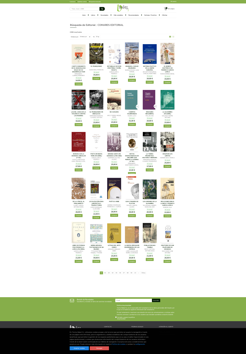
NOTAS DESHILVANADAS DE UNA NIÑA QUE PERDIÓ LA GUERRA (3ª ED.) (132, 157)
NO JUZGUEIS (114, 112)
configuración (140, 344)
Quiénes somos (82, 2)
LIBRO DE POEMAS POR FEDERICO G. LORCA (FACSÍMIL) (78, 247)
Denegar (99, 348)
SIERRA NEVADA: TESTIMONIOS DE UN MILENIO (96, 247)
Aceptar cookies (79, 348)
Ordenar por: (75, 37)
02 (105, 273)
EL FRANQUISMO (96, 66)
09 (131, 273)
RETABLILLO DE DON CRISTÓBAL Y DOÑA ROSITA (114, 68)
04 (112, 273)
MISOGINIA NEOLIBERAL (149, 113)
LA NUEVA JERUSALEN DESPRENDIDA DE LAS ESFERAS (131, 247)
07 (124, 273)
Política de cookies (118, 344)
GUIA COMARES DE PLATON (131, 202)
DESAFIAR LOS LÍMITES (167, 155)
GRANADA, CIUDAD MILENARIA (131, 67)
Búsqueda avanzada (95, 2)
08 (127, 273)
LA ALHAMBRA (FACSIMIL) (167, 113)
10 (135, 273)
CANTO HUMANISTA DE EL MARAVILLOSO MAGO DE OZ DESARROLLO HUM (79, 69)
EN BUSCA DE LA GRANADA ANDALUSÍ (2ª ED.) (78, 156)
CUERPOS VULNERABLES (132, 113)
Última (143, 273)
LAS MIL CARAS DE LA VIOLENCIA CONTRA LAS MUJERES (78, 114)
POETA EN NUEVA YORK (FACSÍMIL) (96, 155)
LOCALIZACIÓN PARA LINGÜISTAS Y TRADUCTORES (96, 203)
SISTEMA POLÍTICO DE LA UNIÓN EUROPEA (149, 68)
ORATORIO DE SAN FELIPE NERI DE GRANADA (167, 247)
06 (120, 273)
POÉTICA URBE (114, 201)
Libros (93, 15)
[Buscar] (102, 9)
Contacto (72, 2)
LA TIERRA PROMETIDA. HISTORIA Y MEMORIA (149, 156)
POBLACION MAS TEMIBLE (149, 246)
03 (109, 273)
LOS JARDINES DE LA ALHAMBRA (150, 202)
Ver (94, 36)
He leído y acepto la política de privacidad (126, 318)
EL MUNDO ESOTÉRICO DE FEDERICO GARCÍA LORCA (167, 69)
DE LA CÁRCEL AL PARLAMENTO (78, 202)
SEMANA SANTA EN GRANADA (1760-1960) (114, 155)
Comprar (78, 84)
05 (116, 273)
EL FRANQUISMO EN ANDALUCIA (96, 113)
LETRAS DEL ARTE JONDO (114, 246)
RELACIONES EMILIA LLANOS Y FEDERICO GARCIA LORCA (167, 203)
